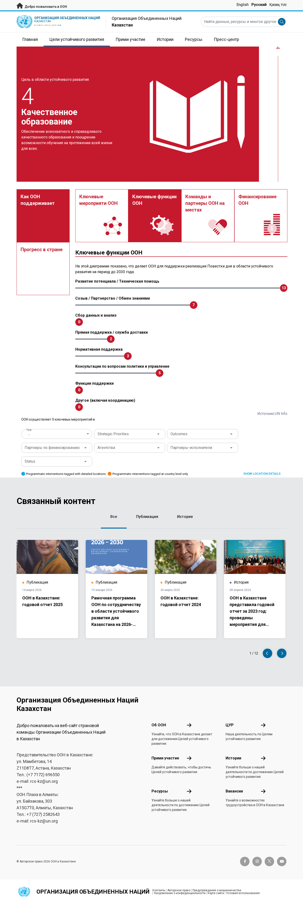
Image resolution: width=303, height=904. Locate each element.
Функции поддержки (94, 383)
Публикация (147, 516)
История (185, 516)
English (242, 4)
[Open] (158, 434)
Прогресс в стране (41, 249)
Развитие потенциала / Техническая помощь (117, 281)
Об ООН (159, 725)
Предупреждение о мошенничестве (216, 890)
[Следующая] (281, 653)
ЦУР (230, 725)
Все (113, 516)
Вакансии (234, 791)
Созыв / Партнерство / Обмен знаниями (112, 298)
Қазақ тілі (277, 4)
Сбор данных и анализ (95, 315)
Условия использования (243, 893)
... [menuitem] (29, 433)
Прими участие (165, 758)
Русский (259, 4)
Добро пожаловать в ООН (45, 7)
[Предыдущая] (267, 653)
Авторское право (178, 890)
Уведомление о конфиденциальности (179, 893)
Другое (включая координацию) (105, 400)
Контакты (158, 890)
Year (29, 429)
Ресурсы (160, 791)
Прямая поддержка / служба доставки (111, 332)
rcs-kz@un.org (44, 781)
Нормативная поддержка (99, 349)
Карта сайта (216, 893)
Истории (233, 758)
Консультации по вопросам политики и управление (122, 366)
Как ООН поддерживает (38, 200)
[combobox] (57, 434)
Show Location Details (262, 473)
